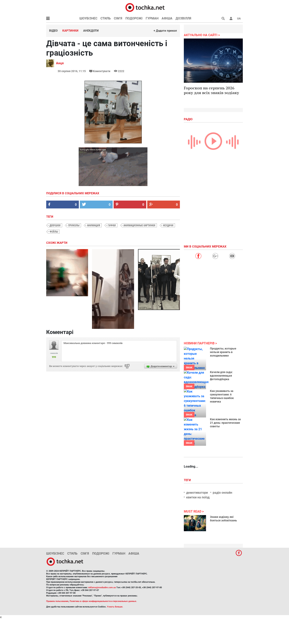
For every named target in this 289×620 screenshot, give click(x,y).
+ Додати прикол (165, 30)
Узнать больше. (115, 606)
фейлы (54, 231)
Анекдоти (91, 30)
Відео (53, 30)
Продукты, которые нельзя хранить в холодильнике (223, 352)
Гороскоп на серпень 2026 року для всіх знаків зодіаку (211, 90)
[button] (231, 18)
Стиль (105, 18)
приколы (73, 225)
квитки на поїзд (198, 497)
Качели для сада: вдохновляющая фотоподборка (221, 376)
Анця (60, 63)
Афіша (167, 18)
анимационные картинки (139, 225)
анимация (93, 225)
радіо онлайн (222, 492)
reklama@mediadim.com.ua (102, 587)
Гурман (152, 18)
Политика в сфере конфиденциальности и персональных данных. (103, 601)
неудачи (168, 225)
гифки (112, 225)
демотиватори (197, 492)
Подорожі (134, 18)
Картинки (70, 30)
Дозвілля (183, 18)
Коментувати (101, 71)
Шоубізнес (88, 18)
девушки (55, 225)
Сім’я (118, 18)
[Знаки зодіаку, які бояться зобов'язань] (195, 523)
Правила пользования (57, 601)
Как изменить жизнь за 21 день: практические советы (225, 423)
